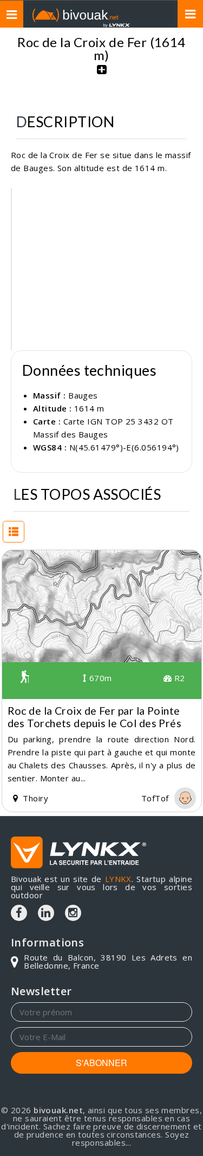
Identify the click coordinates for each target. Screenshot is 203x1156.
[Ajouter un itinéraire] (102, 75)
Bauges (83, 395)
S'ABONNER (101, 1062)
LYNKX (118, 878)
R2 (178, 677)
